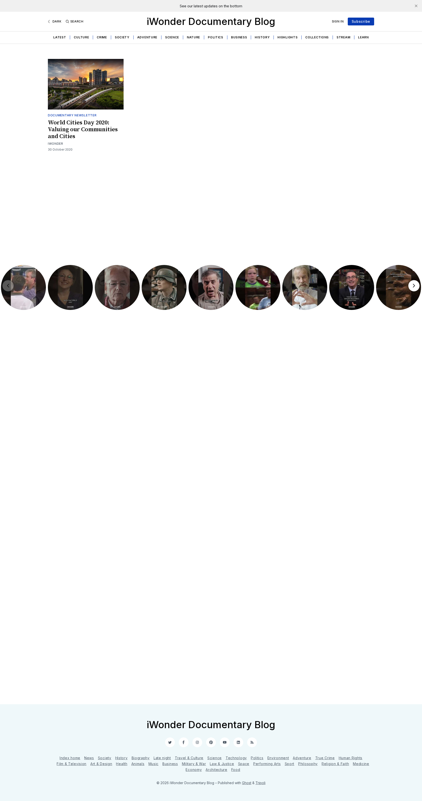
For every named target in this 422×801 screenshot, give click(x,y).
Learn (363, 37)
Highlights (287, 37)
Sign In (338, 21)
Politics (215, 37)
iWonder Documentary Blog (211, 21)
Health (121, 764)
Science (172, 37)
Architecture (216, 770)
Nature (193, 37)
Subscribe (361, 21)
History (262, 37)
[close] (416, 6)
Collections (317, 37)
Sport (290, 764)
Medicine (361, 764)
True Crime (325, 758)
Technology (236, 758)
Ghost (246, 783)
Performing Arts (267, 764)
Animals (138, 764)
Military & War (194, 764)
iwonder (55, 143)
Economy (194, 770)
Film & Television (71, 764)
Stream (343, 37)
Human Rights (350, 758)
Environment (278, 758)
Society (122, 37)
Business (239, 37)
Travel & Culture (189, 758)
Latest (59, 37)
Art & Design (101, 764)
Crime (102, 37)
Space (244, 764)
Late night (162, 758)
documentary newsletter (72, 115)
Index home (70, 758)
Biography (141, 758)
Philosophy (308, 764)
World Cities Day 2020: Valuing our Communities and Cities (83, 129)
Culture (81, 37)
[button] (23, 287)
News (89, 758)
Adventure (147, 37)
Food (235, 770)
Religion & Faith (335, 764)
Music (153, 764)
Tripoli (260, 783)
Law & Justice (222, 764)
